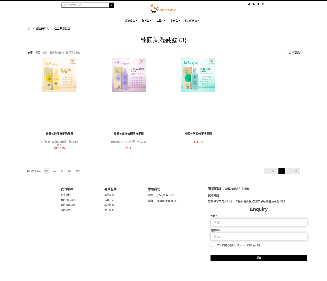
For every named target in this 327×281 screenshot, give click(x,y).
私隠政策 (255, 245)
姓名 (214, 216)
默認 (38, 52)
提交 (258, 257)
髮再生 (146, 20)
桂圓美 (160, 20)
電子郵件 (216, 230)
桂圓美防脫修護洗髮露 (198, 133)
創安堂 (174, 20)
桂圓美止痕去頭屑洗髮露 (129, 133)
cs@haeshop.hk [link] (166, 200)
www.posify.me (256, 277)
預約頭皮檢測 (192, 20)
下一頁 (293, 171)
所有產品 (130, 20)
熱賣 (45, 52)
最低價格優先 (57, 52)
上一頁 (271, 171)
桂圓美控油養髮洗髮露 (59, 133)
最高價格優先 (73, 52)
